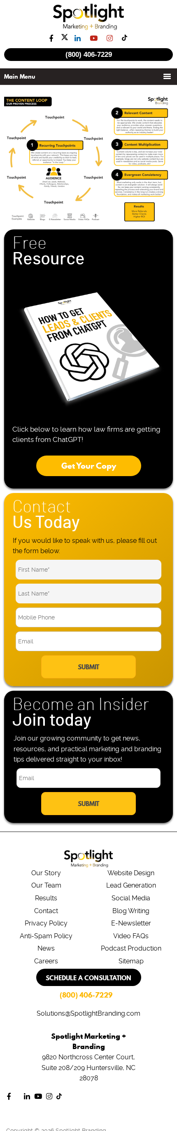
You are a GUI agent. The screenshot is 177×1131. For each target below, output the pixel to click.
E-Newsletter (131, 923)
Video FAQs (131, 936)
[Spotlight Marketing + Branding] (89, 28)
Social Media (131, 898)
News (46, 948)
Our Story (46, 873)
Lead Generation (131, 885)
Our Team (46, 885)
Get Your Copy (88, 466)
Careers (46, 961)
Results (46, 898)
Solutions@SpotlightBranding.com (88, 1013)
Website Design (130, 873)
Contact (46, 911)
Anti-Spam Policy (46, 936)
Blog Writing (130, 911)
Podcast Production (131, 948)
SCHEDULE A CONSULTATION (88, 977)
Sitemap (131, 961)
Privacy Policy (46, 923)
